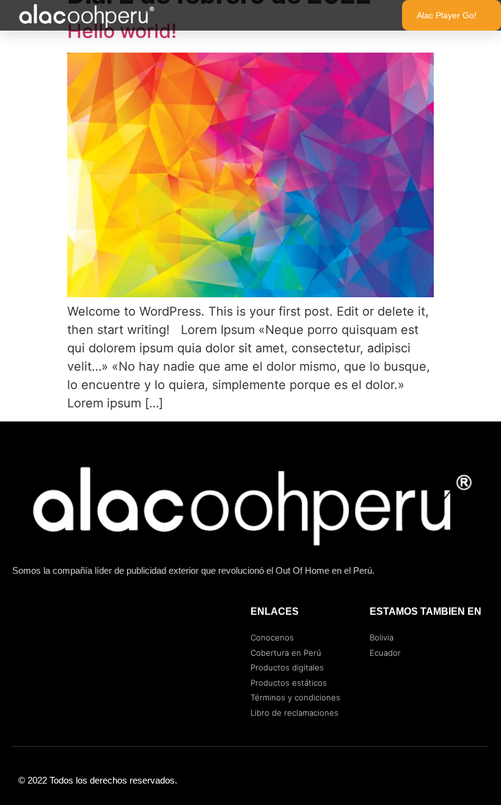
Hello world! (122, 31)
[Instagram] (452, 780)
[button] (367, 15)
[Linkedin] (476, 780)
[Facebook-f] (428, 780)
